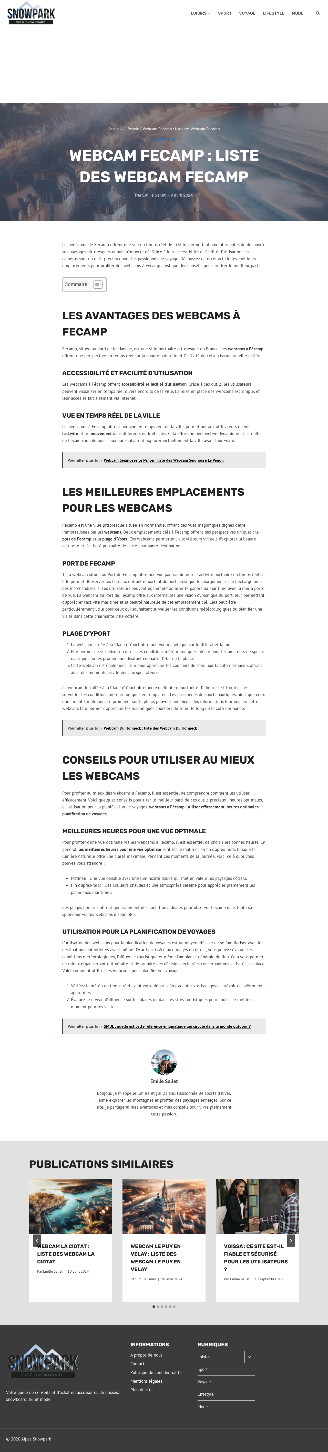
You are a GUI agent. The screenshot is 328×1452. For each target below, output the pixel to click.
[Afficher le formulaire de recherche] (318, 13)
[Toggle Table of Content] (95, 284)
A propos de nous (146, 1355)
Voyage (247, 13)
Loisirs (204, 1357)
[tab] (153, 1306)
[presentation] (70, 1206)
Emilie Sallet (154, 195)
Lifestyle (273, 13)
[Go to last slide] (37, 1240)
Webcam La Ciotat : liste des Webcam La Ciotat (65, 1254)
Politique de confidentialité (156, 1372)
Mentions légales (146, 1381)
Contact (137, 1364)
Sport (225, 13)
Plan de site (141, 1390)
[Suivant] (291, 1240)
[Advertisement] (164, 65)
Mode (297, 13)
